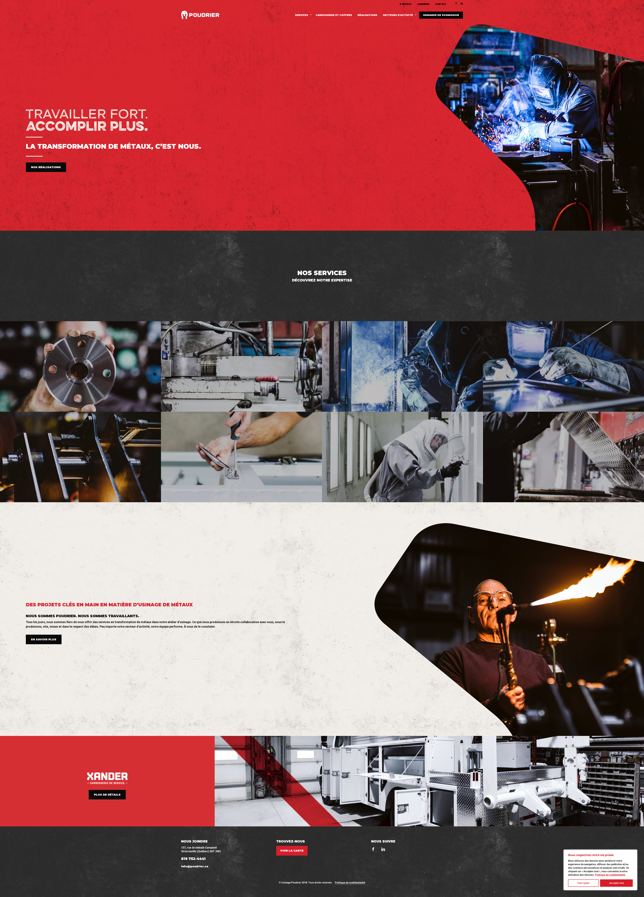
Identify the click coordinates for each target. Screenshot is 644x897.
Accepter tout (616, 883)
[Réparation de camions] (241, 457)
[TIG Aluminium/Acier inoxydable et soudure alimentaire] (563, 366)
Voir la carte (292, 850)
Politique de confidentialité (610, 875)
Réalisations (367, 15)
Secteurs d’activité (398, 15)
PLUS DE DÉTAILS (107, 794)
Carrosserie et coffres (334, 15)
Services (301, 15)
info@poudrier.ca (194, 866)
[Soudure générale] (402, 366)
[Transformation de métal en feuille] (563, 457)
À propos (406, 4)
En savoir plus (43, 639)
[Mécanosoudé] (80, 457)
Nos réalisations (46, 167)
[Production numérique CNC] (80, 366)
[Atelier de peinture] (402, 457)
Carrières (423, 4)
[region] (600, 870)
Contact (440, 4)
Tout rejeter (583, 883)
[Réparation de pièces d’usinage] (241, 366)
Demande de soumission (441, 15)
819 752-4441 (193, 859)
